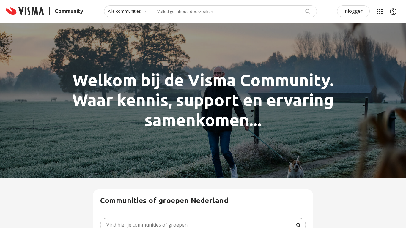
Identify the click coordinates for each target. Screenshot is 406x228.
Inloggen (353, 11)
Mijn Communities (379, 11)
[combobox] (233, 11)
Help (393, 11)
